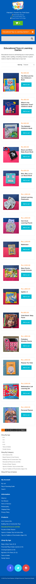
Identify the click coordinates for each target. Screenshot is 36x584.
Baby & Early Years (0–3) (8, 544)
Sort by (20, 64)
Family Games (7, 449)
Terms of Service (6, 503)
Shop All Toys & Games (9, 472)
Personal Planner (27, 410)
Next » (23, 430)
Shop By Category (7, 452)
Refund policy (5, 506)
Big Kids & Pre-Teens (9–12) (9, 552)
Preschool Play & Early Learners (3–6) (12, 547)
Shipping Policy (5, 509)
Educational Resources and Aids (11, 462)
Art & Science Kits (7, 454)
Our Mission (4, 501)
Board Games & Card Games (11, 457)
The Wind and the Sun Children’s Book (27, 78)
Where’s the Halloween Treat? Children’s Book (27, 104)
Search (3, 489)
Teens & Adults (7, 447)
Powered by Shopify (29, 578)
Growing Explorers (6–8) (8, 549)
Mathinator (25, 244)
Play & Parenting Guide (8, 486)
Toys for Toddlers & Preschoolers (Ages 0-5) (15, 469)
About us (3, 498)
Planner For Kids (27, 363)
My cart (3, 483)
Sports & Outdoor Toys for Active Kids (13, 466)
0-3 (3, 437)
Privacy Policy (5, 512)
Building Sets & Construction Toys (12, 459)
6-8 (3, 442)
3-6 (3, 439)
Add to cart (26, 84)
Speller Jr (24, 292)
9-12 (4, 444)
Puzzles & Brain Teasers (9, 464)
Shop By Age (5, 435)
